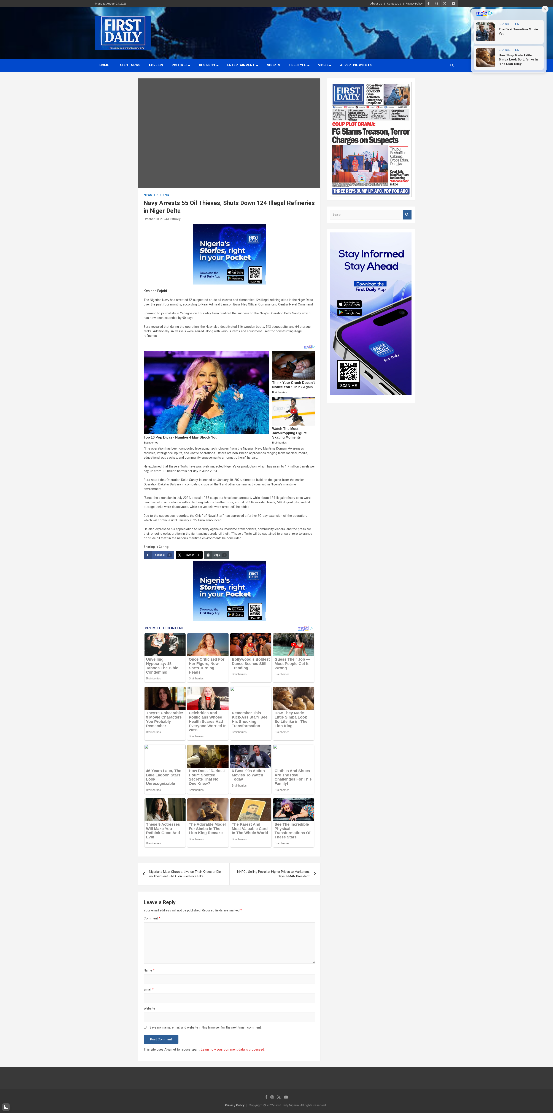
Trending (161, 195)
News (148, 195)
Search (407, 214)
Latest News (129, 65)
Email (149, 989)
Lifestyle (297, 65)
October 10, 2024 (155, 219)
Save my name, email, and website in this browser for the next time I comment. (205, 1027)
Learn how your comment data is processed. (233, 1049)
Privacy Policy (414, 3)
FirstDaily (174, 219)
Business (207, 65)
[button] (6, 1107)
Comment (152, 918)
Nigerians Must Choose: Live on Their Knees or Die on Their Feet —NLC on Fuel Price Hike (185, 874)
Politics (179, 65)
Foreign (156, 65)
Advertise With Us (356, 65)
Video (323, 65)
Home (104, 65)
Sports (273, 65)
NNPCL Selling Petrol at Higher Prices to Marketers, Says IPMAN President (273, 874)
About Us (376, 3)
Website (149, 1008)
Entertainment (241, 65)
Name (149, 970)
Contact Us (394, 3)
